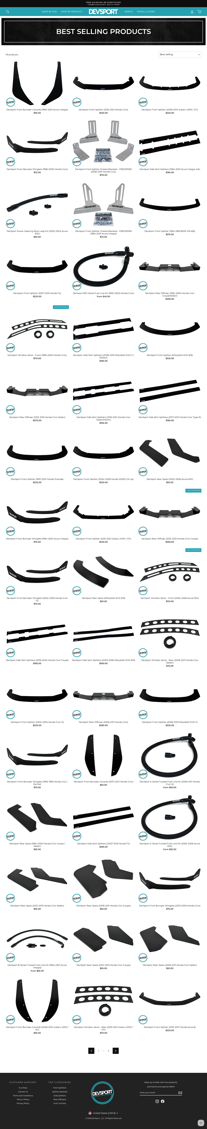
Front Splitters (59, 1088)
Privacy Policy (23, 1103)
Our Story (23, 1088)
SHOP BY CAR (49, 11)
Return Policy (23, 1099)
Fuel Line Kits (60, 1103)
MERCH (129, 11)
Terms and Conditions (23, 1096)
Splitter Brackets (59, 1092)
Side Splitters (60, 1096)
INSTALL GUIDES (146, 11)
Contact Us (23, 1092)
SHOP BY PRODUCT (71, 11)
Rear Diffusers (59, 1099)
